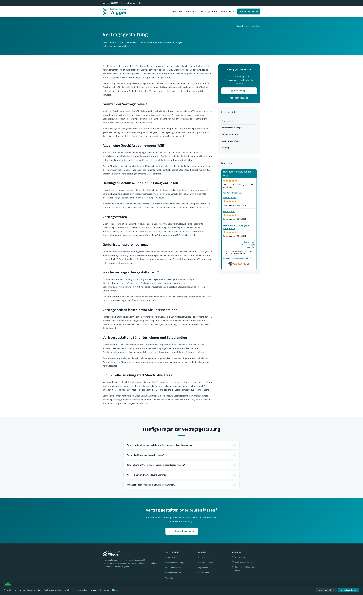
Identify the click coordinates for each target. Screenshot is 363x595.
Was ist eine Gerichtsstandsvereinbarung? (181, 475)
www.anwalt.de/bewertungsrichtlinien (237, 258)
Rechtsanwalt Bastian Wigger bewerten (248, 244)
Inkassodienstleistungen (239, 127)
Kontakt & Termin (205, 562)
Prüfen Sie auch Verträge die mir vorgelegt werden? (181, 485)
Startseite (177, 11)
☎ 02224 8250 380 (239, 98)
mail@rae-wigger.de (132, 3)
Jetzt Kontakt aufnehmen (181, 531)
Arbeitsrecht (239, 121)
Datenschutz (203, 572)
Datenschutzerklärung (109, 590)
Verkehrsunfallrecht (239, 134)
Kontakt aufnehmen (249, 11)
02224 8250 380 (111, 3)
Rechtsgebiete (208, 11)
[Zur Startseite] (115, 11)
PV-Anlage (239, 147)
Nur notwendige (326, 590)
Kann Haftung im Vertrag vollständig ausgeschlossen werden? (181, 465)
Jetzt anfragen (240, 90)
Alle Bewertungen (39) (232, 192)
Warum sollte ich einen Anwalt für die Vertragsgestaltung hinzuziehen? (181, 445)
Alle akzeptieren (348, 590)
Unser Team (191, 11)
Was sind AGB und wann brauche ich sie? (181, 455)
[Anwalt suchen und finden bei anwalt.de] (239, 265)
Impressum (226, 11)
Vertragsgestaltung (173, 572)
